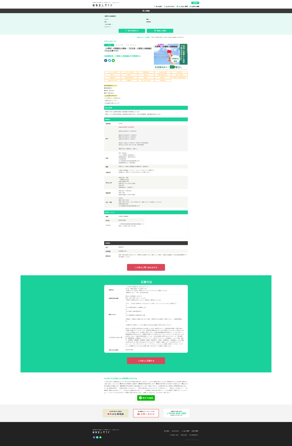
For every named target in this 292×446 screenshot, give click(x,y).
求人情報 (147, 37)
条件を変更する (131, 31)
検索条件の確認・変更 (110, 41)
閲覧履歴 (195, 2)
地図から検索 (160, 31)
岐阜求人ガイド (140, 37)
